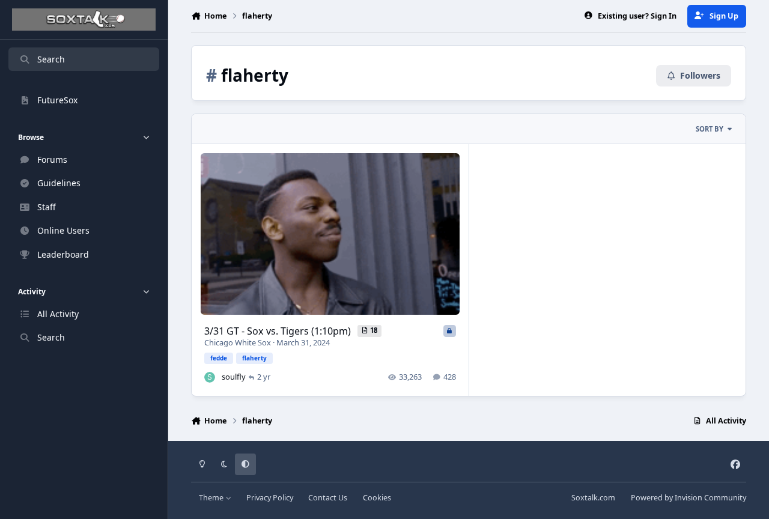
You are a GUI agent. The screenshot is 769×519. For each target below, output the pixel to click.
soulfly (234, 376)
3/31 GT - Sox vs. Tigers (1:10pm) (278, 331)
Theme (212, 498)
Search (51, 59)
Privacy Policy (269, 498)
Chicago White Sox (237, 342)
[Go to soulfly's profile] (209, 377)
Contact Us (327, 498)
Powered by (688, 498)
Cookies (377, 498)
